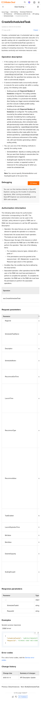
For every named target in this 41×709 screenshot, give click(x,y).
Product (36, 30)
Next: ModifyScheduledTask (30, 687)
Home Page (5, 12)
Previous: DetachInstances (10, 687)
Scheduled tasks (8, 16)
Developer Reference (26, 12)
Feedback (24, 697)
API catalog (35, 14)
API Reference (8, 14)
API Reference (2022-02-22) (22, 14)
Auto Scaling (14, 12)
